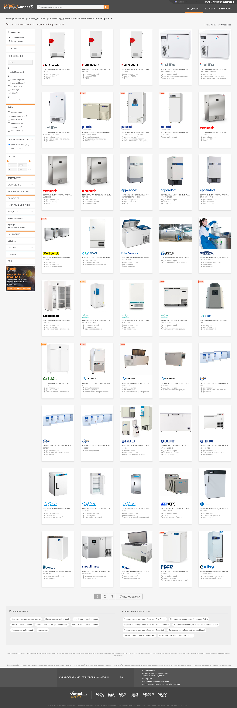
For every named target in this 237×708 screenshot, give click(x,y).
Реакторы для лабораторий (22, 630)
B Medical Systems (19, 80)
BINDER (14, 90)
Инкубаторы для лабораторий (86, 619)
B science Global (18, 83)
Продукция (193, 8)
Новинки (13, 49)
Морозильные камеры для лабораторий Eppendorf (144, 630)
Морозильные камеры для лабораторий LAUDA (189, 619)
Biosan (14, 93)
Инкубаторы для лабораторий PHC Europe (176, 636)
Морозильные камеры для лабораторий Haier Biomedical (146, 625)
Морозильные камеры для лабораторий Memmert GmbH (196, 625)
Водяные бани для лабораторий (85, 625)
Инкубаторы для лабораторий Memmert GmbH (187, 630)
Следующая (129, 596)
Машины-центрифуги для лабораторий (51, 625)
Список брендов (148, 670)
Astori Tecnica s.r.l (18, 72)
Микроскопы (43, 630)
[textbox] (70, 7)
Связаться (58, 221)
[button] (20, 56)
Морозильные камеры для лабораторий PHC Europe (144, 619)
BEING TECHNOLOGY (20, 86)
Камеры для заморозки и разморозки (26, 619)
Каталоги (210, 8)
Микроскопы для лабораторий (57, 619)
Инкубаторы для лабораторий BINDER (139, 636)
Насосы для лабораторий (22, 625)
